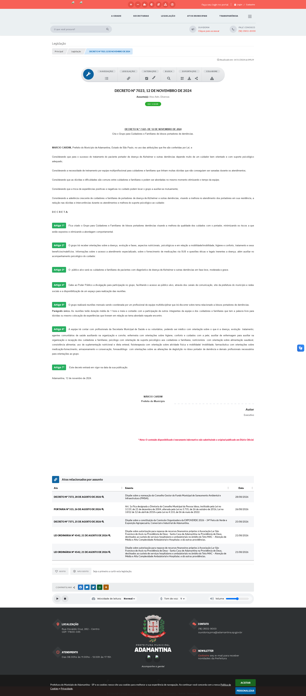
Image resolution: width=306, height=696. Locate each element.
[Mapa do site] (165, 4)
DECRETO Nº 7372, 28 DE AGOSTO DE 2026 (78, 496)
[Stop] (65, 598)
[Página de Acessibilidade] (172, 4)
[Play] (57, 598)
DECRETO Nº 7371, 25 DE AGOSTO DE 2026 (78, 521)
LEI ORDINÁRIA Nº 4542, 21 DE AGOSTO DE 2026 (81, 535)
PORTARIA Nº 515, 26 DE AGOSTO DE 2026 (77, 509)
